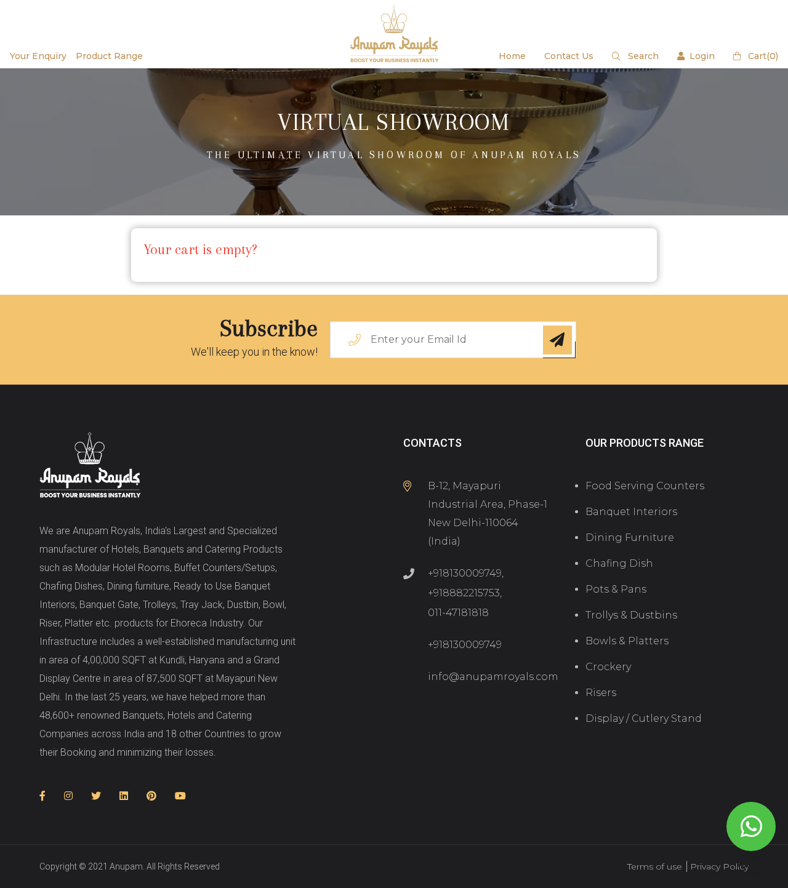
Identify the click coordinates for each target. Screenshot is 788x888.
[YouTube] (180, 796)
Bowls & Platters (627, 641)
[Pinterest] (151, 796)
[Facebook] (42, 796)
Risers (600, 692)
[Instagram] (68, 796)
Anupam (126, 866)
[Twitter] (96, 796)
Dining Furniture (629, 537)
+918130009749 (465, 573)
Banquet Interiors (631, 512)
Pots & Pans (615, 589)
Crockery (608, 667)
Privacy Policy (719, 866)
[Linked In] (123, 796)
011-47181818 (458, 612)
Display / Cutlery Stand (643, 718)
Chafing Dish (619, 563)
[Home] (90, 466)
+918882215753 (464, 593)
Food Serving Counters (644, 486)
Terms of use (654, 866)
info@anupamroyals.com (493, 676)
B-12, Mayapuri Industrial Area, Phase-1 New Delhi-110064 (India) (487, 513)
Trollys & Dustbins (631, 615)
